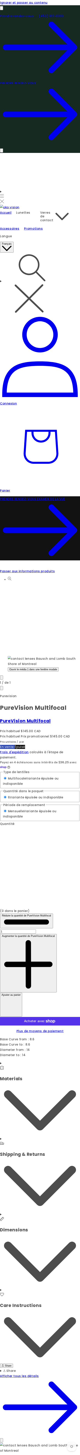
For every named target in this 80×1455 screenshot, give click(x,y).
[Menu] (2, 197)
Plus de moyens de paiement (40, 1031)
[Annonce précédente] (1, 8)
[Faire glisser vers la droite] (1, 688)
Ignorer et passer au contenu (24, 3)
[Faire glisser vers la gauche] (1, 677)
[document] (40, 1448)
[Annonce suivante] (1, 150)
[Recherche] (40, 284)
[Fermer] (1, 1440)
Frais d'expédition (14, 752)
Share (7, 1365)
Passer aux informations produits (27, 571)
